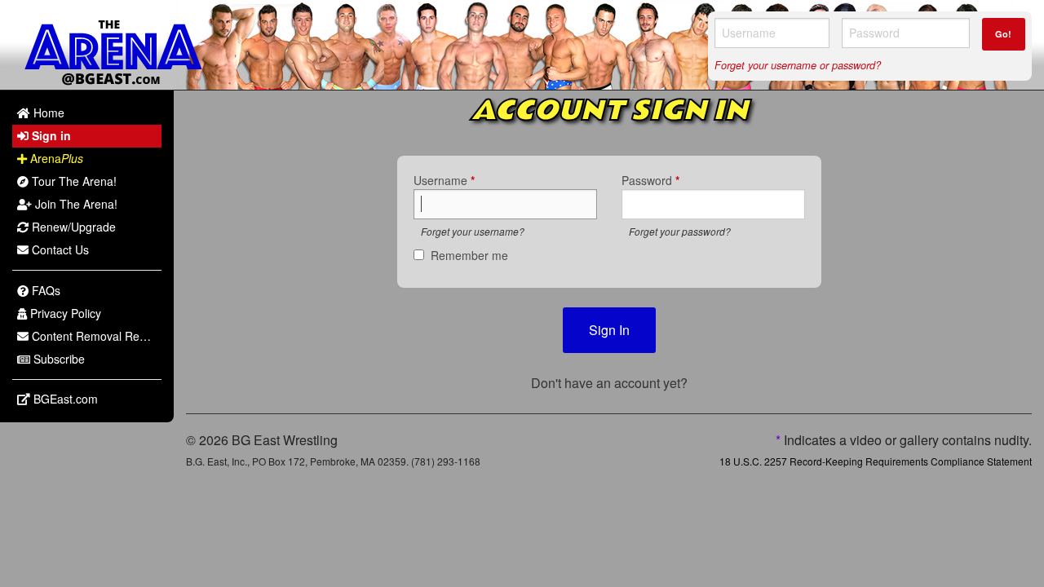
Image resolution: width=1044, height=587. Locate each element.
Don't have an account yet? (609, 382)
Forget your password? (680, 231)
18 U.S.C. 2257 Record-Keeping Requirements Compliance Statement (875, 461)
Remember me (469, 255)
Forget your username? (472, 231)
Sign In (609, 329)
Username (444, 180)
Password (650, 180)
